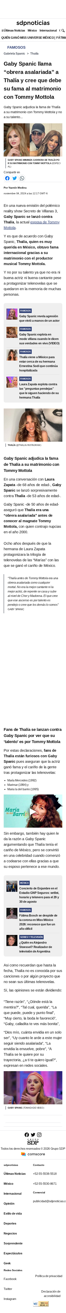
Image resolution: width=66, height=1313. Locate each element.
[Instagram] (39, 1134)
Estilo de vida (13, 1213)
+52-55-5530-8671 (45, 1183)
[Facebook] (7, 178)
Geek (7, 1263)
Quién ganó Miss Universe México (27, 37)
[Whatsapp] (22, 178)
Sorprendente (13, 1243)
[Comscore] (33, 1154)
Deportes (10, 1223)
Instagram (10, 1298)
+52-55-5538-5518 (45, 1173)
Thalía (34, 53)
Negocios (10, 1233)
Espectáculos (13, 1253)
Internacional (48, 30)
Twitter (8, 1289)
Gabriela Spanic (14, 53)
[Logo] (33, 23)
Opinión (9, 1203)
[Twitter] (14, 178)
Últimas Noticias (14, 30)
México (32, 30)
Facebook (10, 1279)
